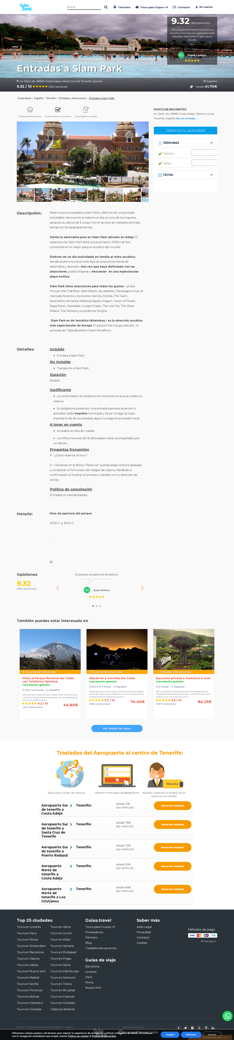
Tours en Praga (60, 958)
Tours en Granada (29, 1009)
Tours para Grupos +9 (153, 7)
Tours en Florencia (29, 990)
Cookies (142, 942)
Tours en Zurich (61, 933)
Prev (174, 44)
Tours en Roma (27, 939)
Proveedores (94, 932)
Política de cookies (78, 1036)
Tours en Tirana (60, 984)
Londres (90, 971)
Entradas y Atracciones (72, 98)
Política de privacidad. (104, 1036)
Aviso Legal (144, 927)
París (88, 977)
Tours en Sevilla (27, 984)
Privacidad (144, 932)
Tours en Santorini (62, 977)
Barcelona (92, 966)
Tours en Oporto (28, 958)
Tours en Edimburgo (64, 971)
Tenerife (51, 98)
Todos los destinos (62, 1009)
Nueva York (93, 987)
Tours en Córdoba (62, 1003)
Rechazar (191, 1034)
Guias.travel (24, 98)
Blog (88, 942)
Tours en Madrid (28, 977)
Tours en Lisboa (27, 965)
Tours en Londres (29, 927)
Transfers (124, 7)
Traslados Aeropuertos (100, 948)
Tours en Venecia (62, 946)
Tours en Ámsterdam (31, 946)
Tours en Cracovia (62, 996)
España (38, 98)
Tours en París (26, 933)
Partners (91, 937)
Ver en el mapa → (187, 118)
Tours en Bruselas (62, 990)
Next (210, 44)
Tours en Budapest (63, 952)
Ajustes (212, 1034)
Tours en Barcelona (30, 952)
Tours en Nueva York (31, 971)
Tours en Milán (60, 939)
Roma (89, 982)
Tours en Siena (60, 965)
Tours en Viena (60, 927)
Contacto (183, 7)
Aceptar (170, 1034)
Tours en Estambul (30, 1003)
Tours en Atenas (28, 996)
